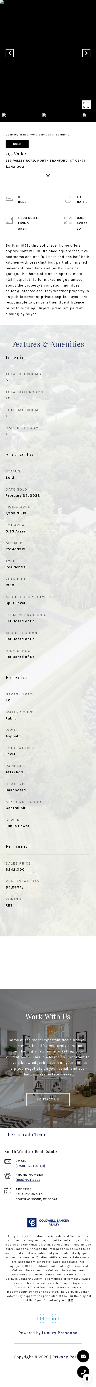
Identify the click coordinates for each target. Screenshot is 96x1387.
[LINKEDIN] (54, 1318)
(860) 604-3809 (28, 1180)
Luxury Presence (59, 1332)
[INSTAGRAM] (42, 1318)
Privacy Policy (67, 1356)
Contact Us (48, 1099)
